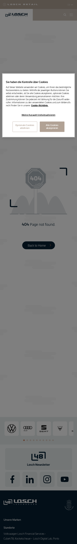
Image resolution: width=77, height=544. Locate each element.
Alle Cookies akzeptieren (52, 127)
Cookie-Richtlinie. (39, 105)
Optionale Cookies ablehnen (24, 127)
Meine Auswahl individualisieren (39, 115)
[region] (38, 105)
